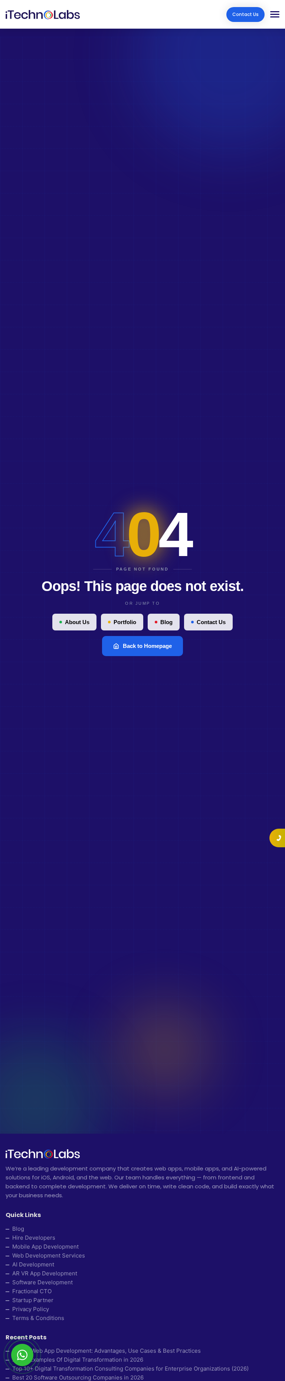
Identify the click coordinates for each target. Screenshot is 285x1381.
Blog (166, 622)
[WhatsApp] (22, 1355)
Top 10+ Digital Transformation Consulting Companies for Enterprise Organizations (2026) (130, 1368)
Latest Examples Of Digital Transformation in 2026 (77, 1359)
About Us (77, 622)
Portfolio (125, 622)
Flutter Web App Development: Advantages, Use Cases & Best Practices (106, 1350)
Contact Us (245, 14)
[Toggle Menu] (272, 14)
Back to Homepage (147, 646)
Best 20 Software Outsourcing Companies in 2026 (78, 1377)
